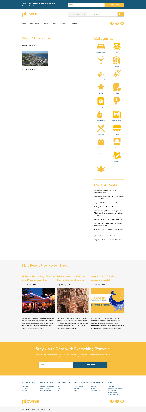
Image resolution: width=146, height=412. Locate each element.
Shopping (101, 148)
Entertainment (101, 80)
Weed (54, 24)
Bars (101, 66)
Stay (58, 390)
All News (25, 386)
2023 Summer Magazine (46, 386)
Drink (58, 388)
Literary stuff (117, 107)
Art (117, 52)
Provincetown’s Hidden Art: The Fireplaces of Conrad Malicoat (109, 198)
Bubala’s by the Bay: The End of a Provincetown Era (105, 191)
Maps (75, 390)
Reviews (117, 134)
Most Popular (101, 120)
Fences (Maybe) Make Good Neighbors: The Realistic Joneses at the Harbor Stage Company (108, 213)
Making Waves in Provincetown (105, 207)
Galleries (93, 386)
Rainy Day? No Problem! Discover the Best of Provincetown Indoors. (109, 231)
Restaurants (101, 134)
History (101, 107)
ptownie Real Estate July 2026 (105, 236)
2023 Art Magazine (45, 388)
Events (117, 80)
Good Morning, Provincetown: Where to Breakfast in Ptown (108, 224)
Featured (101, 93)
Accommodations (101, 52)
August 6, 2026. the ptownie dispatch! (107, 240)
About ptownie (112, 386)
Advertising (74, 24)
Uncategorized (117, 161)
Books (117, 66)
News (24, 24)
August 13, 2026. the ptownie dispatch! (108, 219)
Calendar (45, 24)
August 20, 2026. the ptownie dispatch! (108, 203)
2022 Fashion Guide (45, 390)
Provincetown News (117, 120)
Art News (25, 388)
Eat (58, 386)
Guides (117, 93)
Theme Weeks (34, 24)
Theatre (117, 148)
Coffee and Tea (95, 390)
